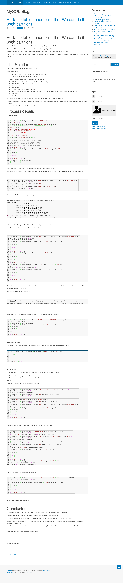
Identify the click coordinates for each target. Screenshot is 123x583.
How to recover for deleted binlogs (104, 29)
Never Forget (63, 3)
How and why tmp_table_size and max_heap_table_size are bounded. (105, 36)
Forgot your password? (99, 128)
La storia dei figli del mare (101, 20)
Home (28, 3)
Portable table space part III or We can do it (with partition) (45, 21)
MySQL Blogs (104, 56)
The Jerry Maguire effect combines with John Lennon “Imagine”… (104, 15)
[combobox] (101, 64)
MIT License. (46, 570)
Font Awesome (11, 572)
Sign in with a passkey (109, 110)
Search (76, 3)
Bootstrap (9, 570)
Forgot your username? (99, 127)
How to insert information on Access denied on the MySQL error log (105, 40)
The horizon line (98, 18)
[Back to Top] (119, 567)
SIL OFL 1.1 (28, 572)
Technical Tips (48, 3)
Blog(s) (36, 3)
